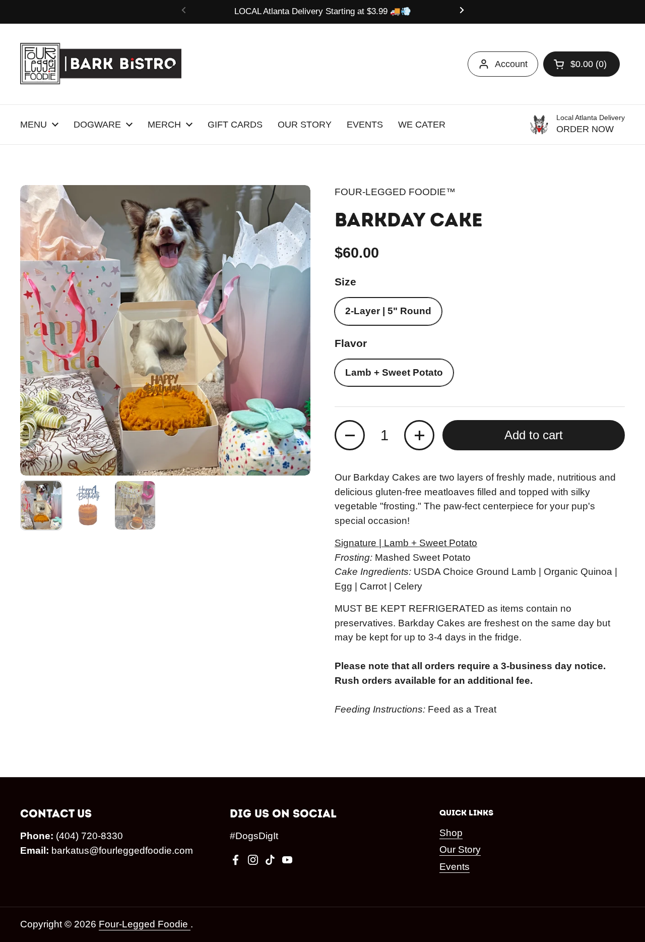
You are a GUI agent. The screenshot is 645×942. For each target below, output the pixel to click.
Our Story (460, 849)
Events (454, 866)
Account (511, 64)
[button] (581, 64)
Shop (451, 833)
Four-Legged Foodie (144, 924)
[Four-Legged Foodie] (100, 64)
